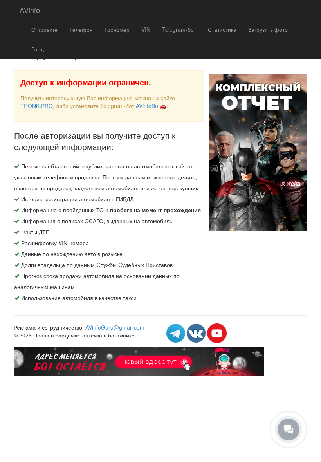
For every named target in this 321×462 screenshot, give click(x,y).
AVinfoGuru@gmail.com (114, 327)
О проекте (44, 29)
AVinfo (30, 10)
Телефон (81, 29)
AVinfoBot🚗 (151, 106)
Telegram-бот (179, 29)
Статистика (222, 29)
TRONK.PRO (36, 106)
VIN (145, 29)
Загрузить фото (268, 29)
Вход (37, 49)
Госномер (117, 29)
